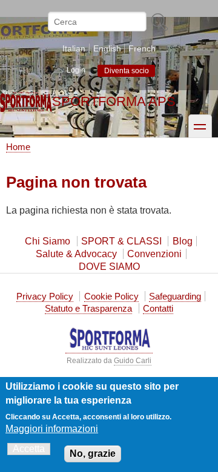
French (142, 48)
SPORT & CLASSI (121, 241)
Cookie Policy (111, 296)
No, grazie (93, 453)
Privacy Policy (44, 296)
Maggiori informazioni (51, 429)
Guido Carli (132, 360)
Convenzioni (154, 254)
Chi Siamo (47, 241)
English (107, 48)
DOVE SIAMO (109, 266)
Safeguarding (175, 296)
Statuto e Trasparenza (88, 308)
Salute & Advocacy (76, 254)
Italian (73, 48)
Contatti (158, 308)
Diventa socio (126, 71)
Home (18, 147)
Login (76, 70)
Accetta (29, 449)
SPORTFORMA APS (114, 101)
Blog (183, 241)
